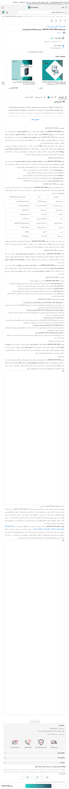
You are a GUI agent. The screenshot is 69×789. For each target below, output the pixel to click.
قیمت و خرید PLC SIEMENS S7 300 (31, 16)
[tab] (62, 97)
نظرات (50, 97)
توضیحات (61, 97)
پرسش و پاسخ (39, 97)
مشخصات (27, 97)
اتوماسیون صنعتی (59, 16)
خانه (65, 16)
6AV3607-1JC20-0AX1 (44, 529)
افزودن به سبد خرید (38, 786)
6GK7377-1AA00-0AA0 (57, 529)
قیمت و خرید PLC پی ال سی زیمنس (47, 16)
